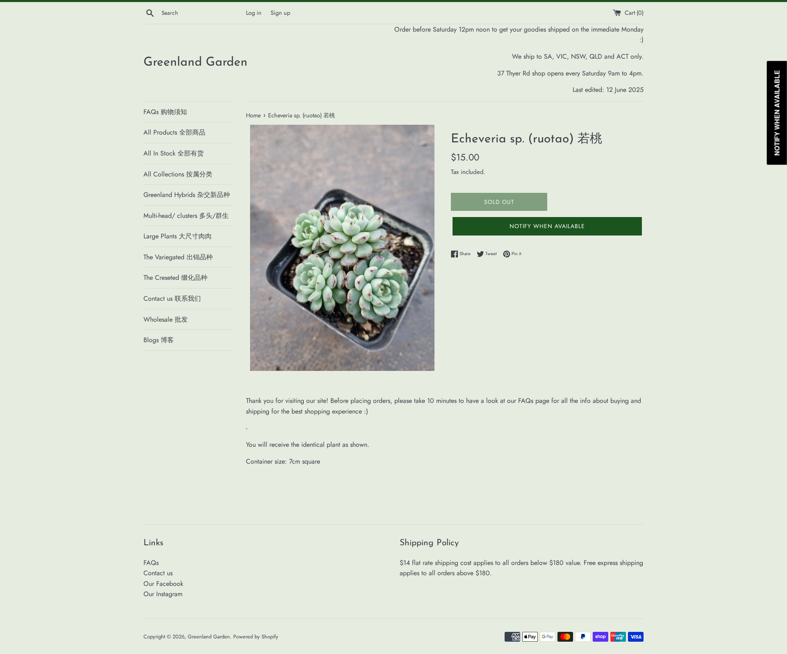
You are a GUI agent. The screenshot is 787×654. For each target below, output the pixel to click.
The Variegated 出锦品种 (178, 257)
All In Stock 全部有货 (173, 153)
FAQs (151, 562)
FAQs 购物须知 (165, 112)
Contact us (158, 573)
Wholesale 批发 (165, 319)
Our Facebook (163, 583)
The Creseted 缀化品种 (175, 277)
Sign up (280, 13)
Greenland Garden (195, 62)
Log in (254, 13)
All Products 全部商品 (174, 132)
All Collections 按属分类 (177, 174)
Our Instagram (162, 594)
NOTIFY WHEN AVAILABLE (547, 226)
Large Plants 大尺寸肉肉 (177, 236)
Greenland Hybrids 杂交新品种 (186, 194)
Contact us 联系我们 (172, 298)
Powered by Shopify (255, 636)
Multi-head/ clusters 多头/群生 (186, 215)
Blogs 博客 (158, 340)
